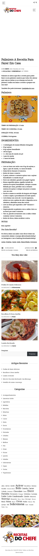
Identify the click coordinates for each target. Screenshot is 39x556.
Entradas (6, 432)
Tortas (5, 469)
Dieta (4, 422)
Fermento (14, 494)
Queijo (3, 504)
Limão (18, 242)
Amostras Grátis (8, 398)
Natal (3, 502)
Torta (3, 507)
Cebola (3, 491)
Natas (8, 501)
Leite (3, 496)
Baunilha (3, 488)
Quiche (5, 456)
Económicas (7, 429)
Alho (3, 486)
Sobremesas (16, 71)
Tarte (26, 504)
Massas (5, 439)
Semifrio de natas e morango (12, 382)
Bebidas (5, 405)
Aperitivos (6, 402)
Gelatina (27, 494)
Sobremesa (33, 242)
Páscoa (30, 501)
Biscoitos (6, 409)
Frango (20, 494)
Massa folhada (25, 242)
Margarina (14, 499)
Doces (5, 425)
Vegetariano (7, 473)
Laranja (34, 494)
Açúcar (3, 242)
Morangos (28, 499)
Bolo (18, 488)
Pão (4, 446)
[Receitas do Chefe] (19, 533)
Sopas (5, 466)
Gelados (5, 435)
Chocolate (17, 491)
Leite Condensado (15, 496)
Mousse (34, 499)
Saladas (5, 459)
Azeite (12, 486)
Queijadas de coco (28, 88)
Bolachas (7, 71)
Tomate (31, 504)
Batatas (34, 486)
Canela (14, 242)
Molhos (5, 442)
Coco (25, 491)
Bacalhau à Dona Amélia (10, 314)
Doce (30, 491)
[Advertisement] (19, 35)
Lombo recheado (8, 343)
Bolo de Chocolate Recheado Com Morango (17, 379)
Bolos (5, 415)
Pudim (25, 502)
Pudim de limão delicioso (11, 285)
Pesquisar (4, 350)
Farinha (5, 494)
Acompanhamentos (9, 395)
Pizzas (5, 452)
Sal (8, 505)
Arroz (7, 486)
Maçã (23, 499)
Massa (19, 499)
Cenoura (10, 491)
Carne (14, 346)
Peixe (14, 317)
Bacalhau (27, 486)
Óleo (6, 507)
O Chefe (6, 69)
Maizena (33, 496)
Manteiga (5, 499)
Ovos (19, 501)
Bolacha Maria (11, 488)
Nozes (13, 501)
